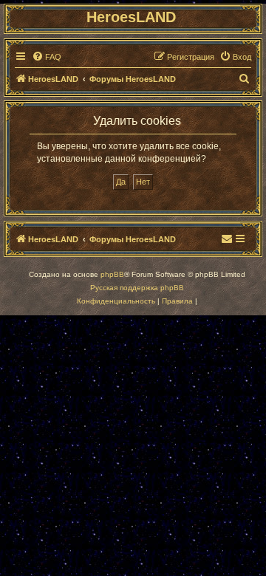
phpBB (112, 274)
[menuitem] (46, 57)
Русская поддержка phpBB (137, 288)
